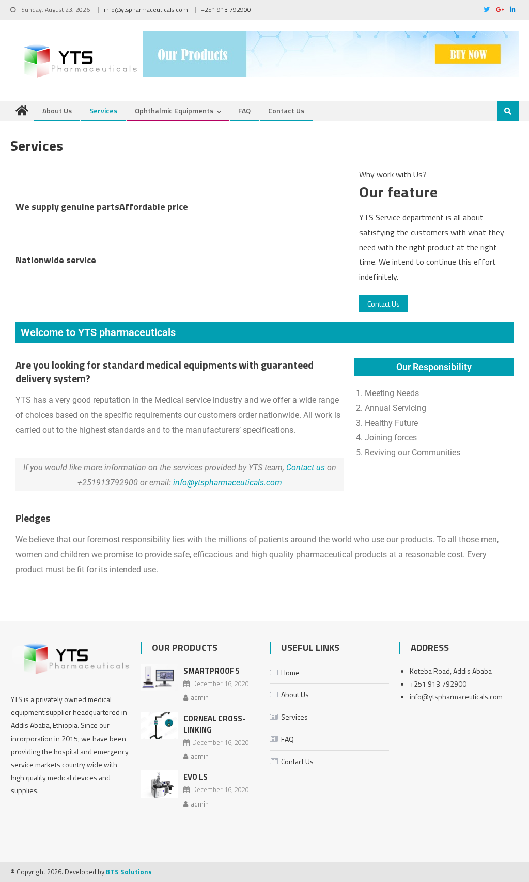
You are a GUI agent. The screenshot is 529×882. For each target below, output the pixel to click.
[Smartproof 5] (160, 678)
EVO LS (195, 777)
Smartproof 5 (211, 671)
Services (103, 110)
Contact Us (286, 110)
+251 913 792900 (226, 9)
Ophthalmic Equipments (174, 110)
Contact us (305, 468)
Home (290, 672)
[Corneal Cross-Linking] (160, 725)
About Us (57, 110)
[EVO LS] (160, 784)
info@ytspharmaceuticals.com (146, 9)
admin (200, 697)
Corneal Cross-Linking (214, 724)
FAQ (244, 110)
